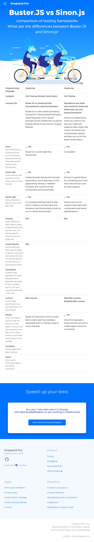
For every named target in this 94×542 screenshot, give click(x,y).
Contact (8, 507)
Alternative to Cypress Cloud (60, 507)
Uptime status (54, 471)
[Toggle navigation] (5, 3)
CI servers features (55, 493)
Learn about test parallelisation (47, 422)
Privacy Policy (10, 493)
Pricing (50, 456)
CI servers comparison (57, 488)
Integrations (52, 502)
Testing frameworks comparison (62, 498)
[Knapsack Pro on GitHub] (6, 459)
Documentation (54, 466)
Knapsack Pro (20, 3)
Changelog (52, 461)
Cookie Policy (10, 498)
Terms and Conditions (14, 488)
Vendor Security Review (15, 502)
